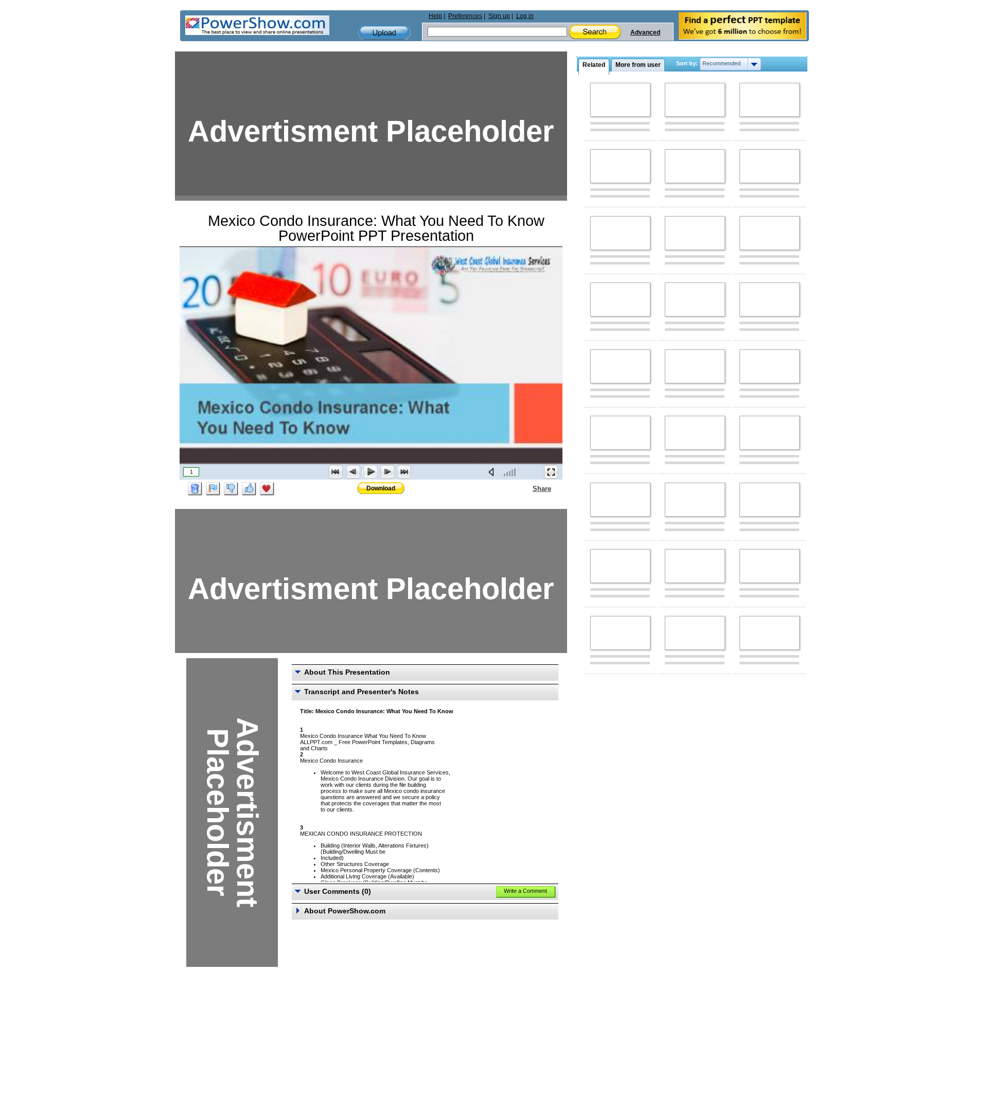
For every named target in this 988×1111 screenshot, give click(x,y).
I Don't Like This (231, 489)
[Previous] (353, 472)
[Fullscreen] (551, 472)
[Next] (387, 472)
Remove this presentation (195, 489)
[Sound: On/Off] (493, 472)
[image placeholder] (620, 100)
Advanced (645, 32)
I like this (249, 489)
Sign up (499, 16)
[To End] (404, 472)
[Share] (526, 488)
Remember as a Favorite (267, 489)
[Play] (370, 472)
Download (380, 488)
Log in (525, 16)
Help (435, 16)
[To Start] (336, 472)
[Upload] (384, 32)
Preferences (465, 16)
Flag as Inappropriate (213, 489)
